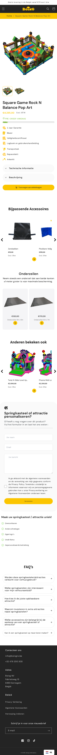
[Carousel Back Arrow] (2, 239)
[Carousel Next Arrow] (55, 239)
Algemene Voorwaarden (16, 708)
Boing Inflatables (31, 753)
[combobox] (49, 752)
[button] (3, 9)
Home (9, 16)
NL (51, 752)
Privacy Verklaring (13, 702)
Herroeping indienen (14, 714)
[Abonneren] (49, 731)
